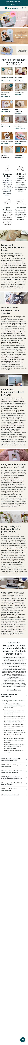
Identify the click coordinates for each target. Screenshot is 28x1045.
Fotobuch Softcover (20, 141)
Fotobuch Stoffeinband (5, 156)
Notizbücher (18, 155)
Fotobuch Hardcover (7, 141)
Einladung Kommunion (18, 110)
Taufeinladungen (6, 109)
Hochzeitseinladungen (7, 78)
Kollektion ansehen (20, 128)
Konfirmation (5, 125)
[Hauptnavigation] (2, 8)
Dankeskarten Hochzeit (5, 93)
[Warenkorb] (25, 8)
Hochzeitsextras (19, 92)
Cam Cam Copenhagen (18, 125)
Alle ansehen (4, 80)
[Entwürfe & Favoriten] (22, 8)
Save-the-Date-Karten (19, 78)
